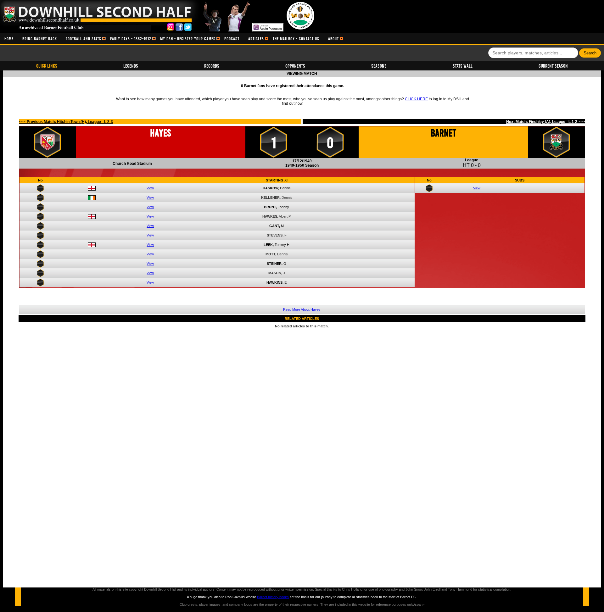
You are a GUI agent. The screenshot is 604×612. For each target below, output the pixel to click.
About (333, 38)
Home (9, 38)
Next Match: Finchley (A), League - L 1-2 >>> (545, 122)
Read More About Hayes (302, 309)
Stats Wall (463, 66)
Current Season (553, 66)
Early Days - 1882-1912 (130, 38)
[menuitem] (9, 38)
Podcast (231, 38)
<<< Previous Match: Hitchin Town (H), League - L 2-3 (66, 122)
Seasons (379, 66)
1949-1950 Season (302, 165)
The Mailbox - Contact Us (296, 38)
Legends (130, 66)
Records (211, 66)
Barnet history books (273, 597)
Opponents (295, 66)
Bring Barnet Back (39, 38)
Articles (256, 38)
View (150, 188)
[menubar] (171, 38)
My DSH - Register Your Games (187, 38)
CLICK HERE (416, 99)
